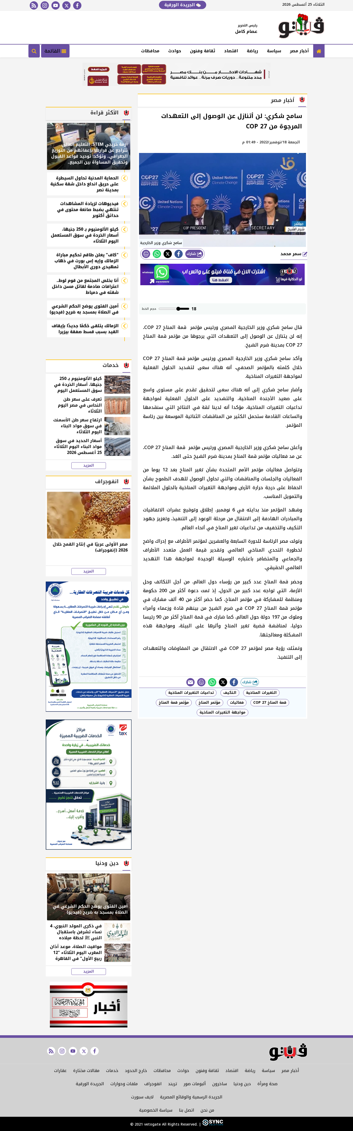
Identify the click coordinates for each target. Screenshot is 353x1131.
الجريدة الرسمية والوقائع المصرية (191, 1097)
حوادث (174, 51)
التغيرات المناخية (261, 692)
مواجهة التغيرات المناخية (222, 712)
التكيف (229, 692)
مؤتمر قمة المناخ (174, 702)
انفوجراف (153, 1084)
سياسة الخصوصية (155, 1110)
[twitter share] (168, 254)
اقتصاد (231, 51)
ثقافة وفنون (202, 51)
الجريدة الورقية (180, 5)
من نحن (207, 1110)
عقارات (60, 1071)
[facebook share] (178, 254)
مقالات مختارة (86, 1071)
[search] (34, 51)
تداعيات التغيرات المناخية (191, 692)
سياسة (274, 51)
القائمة (53, 51)
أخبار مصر (299, 51)
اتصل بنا (186, 1110)
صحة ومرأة (267, 1084)
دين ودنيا (242, 1084)
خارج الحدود (136, 1071)
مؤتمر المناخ (209, 702)
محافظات (150, 51)
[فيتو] (301, 27)
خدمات (112, 1071)
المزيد (88, 465)
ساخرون (219, 1084)
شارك (192, 254)
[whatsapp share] (157, 254)
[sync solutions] (212, 1124)
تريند (172, 1084)
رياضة (252, 51)
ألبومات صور (194, 1084)
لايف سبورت (142, 1097)
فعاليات (237, 702)
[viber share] (190, 682)
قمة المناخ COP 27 (269, 702)
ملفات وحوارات (124, 1084)
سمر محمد (291, 254)
